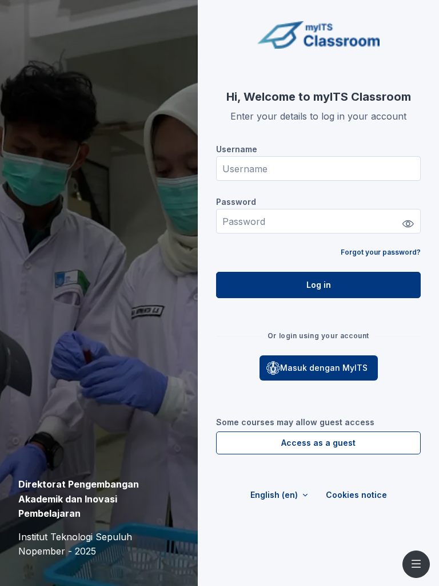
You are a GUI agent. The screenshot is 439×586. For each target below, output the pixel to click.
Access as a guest (318, 443)
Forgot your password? (381, 252)
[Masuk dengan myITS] (319, 368)
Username (236, 149)
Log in (318, 285)
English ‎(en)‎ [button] (275, 495)
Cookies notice (356, 495)
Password (236, 202)
